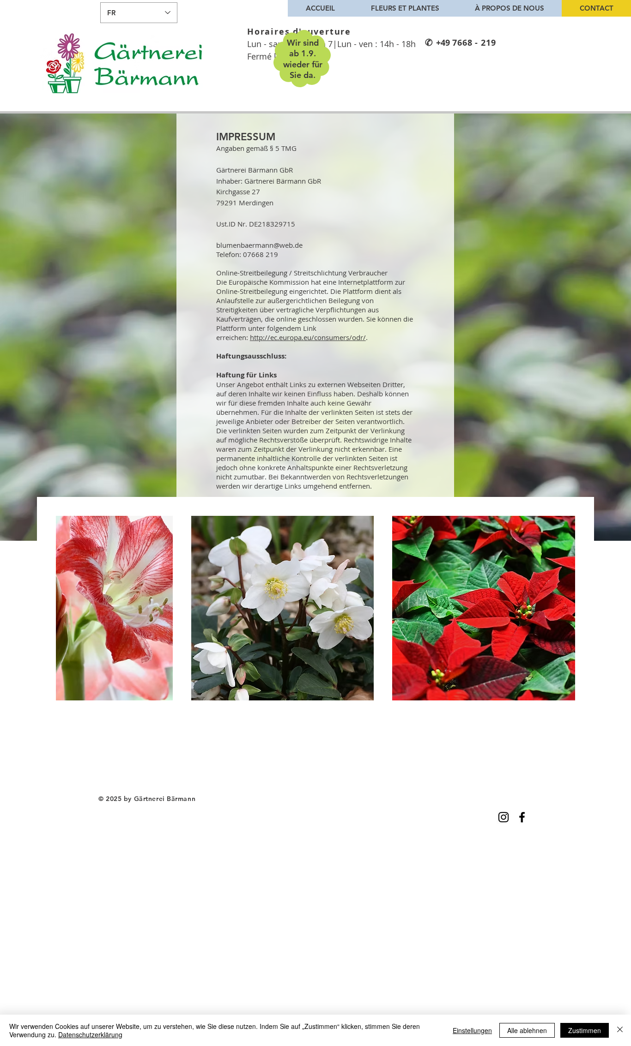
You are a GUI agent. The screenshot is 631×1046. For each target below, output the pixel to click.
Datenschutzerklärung (90, 1034)
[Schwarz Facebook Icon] (522, 817)
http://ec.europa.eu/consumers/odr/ (308, 337)
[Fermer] (619, 1030)
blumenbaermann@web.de (259, 245)
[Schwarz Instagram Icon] (503, 817)
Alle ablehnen (527, 1030)
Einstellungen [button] (472, 1030)
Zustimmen (584, 1030)
